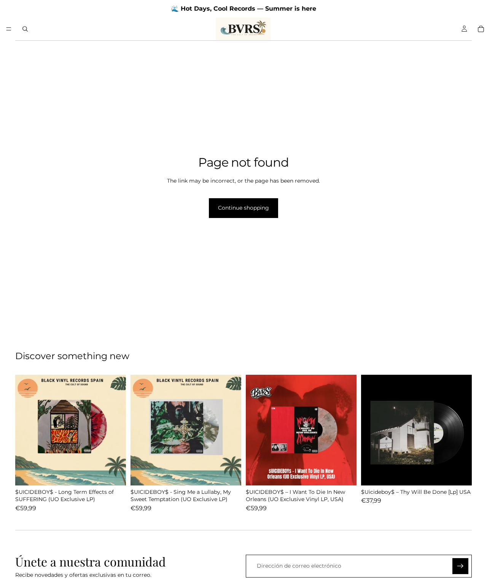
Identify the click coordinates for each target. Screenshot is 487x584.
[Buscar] (25, 29)
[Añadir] (114, 474)
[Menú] (9, 29)
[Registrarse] (460, 566)
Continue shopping (243, 207)
